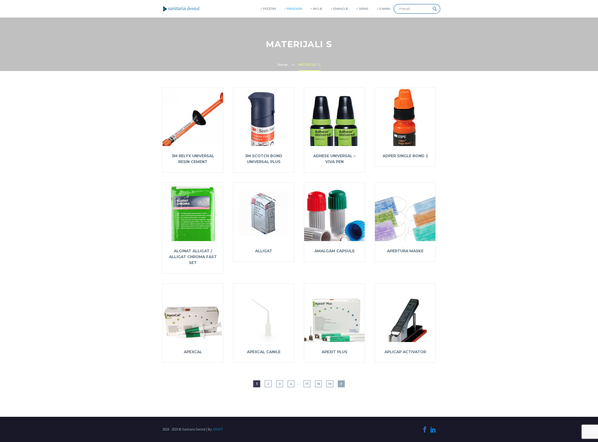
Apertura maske (405, 251)
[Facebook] (425, 430)
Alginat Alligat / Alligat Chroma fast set (193, 257)
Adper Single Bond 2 (405, 156)
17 (307, 384)
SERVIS (363, 9)
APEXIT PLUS (334, 352)
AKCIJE (317, 9)
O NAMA (384, 9)
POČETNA (269, 9)
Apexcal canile (264, 352)
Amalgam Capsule (334, 251)
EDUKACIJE (340, 9)
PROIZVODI (294, 9)
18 (318, 384)
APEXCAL (193, 352)
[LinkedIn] (433, 430)
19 (330, 384)
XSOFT (218, 429)
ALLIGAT (263, 251)
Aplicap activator (405, 352)
